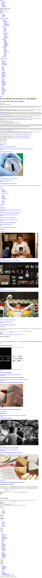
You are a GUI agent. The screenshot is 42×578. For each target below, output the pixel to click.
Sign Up (1, 333)
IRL (2, 524)
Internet (3, 70)
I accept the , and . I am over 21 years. (13, 334)
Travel (5, 22)
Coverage (3, 523)
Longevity (5, 42)
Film (5, 27)
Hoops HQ (4, 6)
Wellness (3, 4)
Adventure (6, 23)
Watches (5, 37)
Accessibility (4, 573)
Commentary (6, 33)
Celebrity (5, 32)
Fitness (1, 220)
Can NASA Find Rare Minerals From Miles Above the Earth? (9, 178)
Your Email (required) (13, 486)
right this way (39, 341)
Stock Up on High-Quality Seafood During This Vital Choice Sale (11, 452)
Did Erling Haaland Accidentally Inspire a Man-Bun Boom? (10, 409)
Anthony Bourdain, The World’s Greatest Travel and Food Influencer (10, 212)
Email (11, 331)
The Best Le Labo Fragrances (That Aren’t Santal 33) (7, 217)
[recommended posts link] (11, 369)
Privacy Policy (16, 334)
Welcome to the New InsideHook (5, 372)
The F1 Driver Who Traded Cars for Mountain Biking (8, 222)
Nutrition (5, 44)
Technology (2, 380)
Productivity (6, 45)
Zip (10, 332)
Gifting (5, 55)
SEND (1, 493)
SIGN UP (1, 503)
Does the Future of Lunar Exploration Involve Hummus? (8, 146)
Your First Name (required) (14, 487)
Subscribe (5, 8)
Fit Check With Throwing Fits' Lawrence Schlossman (7, 227)
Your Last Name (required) (14, 488)
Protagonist (4, 526)
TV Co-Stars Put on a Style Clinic (6, 418)
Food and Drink (6, 51)
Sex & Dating (6, 25)
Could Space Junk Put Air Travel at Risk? (6, 151)
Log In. (7, 193)
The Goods (4, 5)
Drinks (3, 60)
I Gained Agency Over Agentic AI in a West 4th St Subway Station (11, 382)
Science (1, 144)
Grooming (5, 38)
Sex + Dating (2, 445)
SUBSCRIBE (4, 191)
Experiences (4, 2)
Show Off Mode (6, 24)
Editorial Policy (4, 566)
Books (5, 28)
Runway (5, 35)
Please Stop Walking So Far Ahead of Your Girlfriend (9, 447)
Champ (3, 525)
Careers (3, 572)
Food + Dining (6, 21)
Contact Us (4, 567)
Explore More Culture (3, 411)
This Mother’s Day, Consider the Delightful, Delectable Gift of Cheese (12, 482)
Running (5, 46)
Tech (5, 53)
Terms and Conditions (8, 334)
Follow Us (1, 8)
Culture (3, 3)
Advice (5, 40)
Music (3, 69)
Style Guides (6, 36)
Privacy (3, 571)
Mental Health (6, 43)
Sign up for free (18, 185)
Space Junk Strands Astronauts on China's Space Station (8, 183)
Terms (3, 569)
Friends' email (2, 492)
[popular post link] (10, 209)
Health (3, 80)
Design (5, 29)
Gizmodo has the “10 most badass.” (23, 136)
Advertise (3, 568)
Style (3, 31)
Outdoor (3, 90)
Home (5, 50)
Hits (2, 521)
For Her (5, 52)
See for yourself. (10, 121)
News (5, 34)
